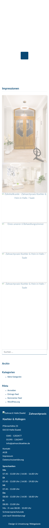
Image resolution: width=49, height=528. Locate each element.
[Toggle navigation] (24, 55)
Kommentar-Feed (14, 398)
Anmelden (11, 391)
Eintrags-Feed (13, 394)
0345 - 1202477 (14, 436)
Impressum (8, 456)
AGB (5, 452)
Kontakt (6, 449)
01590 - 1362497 (14, 440)
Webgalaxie (34, 524)
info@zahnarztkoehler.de (18, 443)
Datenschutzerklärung (13, 460)
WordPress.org (13, 402)
